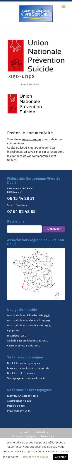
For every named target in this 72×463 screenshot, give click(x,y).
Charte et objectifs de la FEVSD (23, 345)
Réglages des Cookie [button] (35, 457)
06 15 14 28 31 (20, 198)
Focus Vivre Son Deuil (18, 410)
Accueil (24, 432)
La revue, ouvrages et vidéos (22, 395)
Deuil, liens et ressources (21, 373)
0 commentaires (30, 84)
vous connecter (31, 139)
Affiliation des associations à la (27, 340)
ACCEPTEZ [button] (60, 457)
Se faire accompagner (24, 436)
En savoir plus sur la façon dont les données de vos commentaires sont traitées (35, 156)
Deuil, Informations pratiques (23, 363)
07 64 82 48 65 (21, 211)
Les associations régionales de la (28, 315)
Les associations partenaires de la (29, 325)
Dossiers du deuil (16, 405)
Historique (16, 335)
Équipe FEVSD (14, 330)
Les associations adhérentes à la (28, 320)
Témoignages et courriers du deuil (26, 378)
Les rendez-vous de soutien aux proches (29, 368)
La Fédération (40, 432)
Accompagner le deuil (19, 400)
